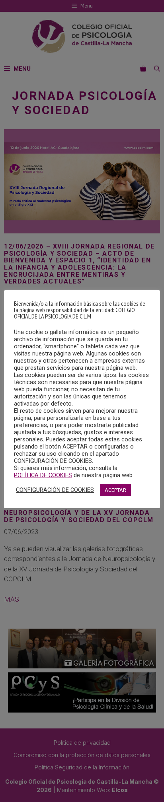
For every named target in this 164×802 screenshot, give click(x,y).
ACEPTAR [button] (115, 490)
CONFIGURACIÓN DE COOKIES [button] (55, 489)
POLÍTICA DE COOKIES (43, 475)
